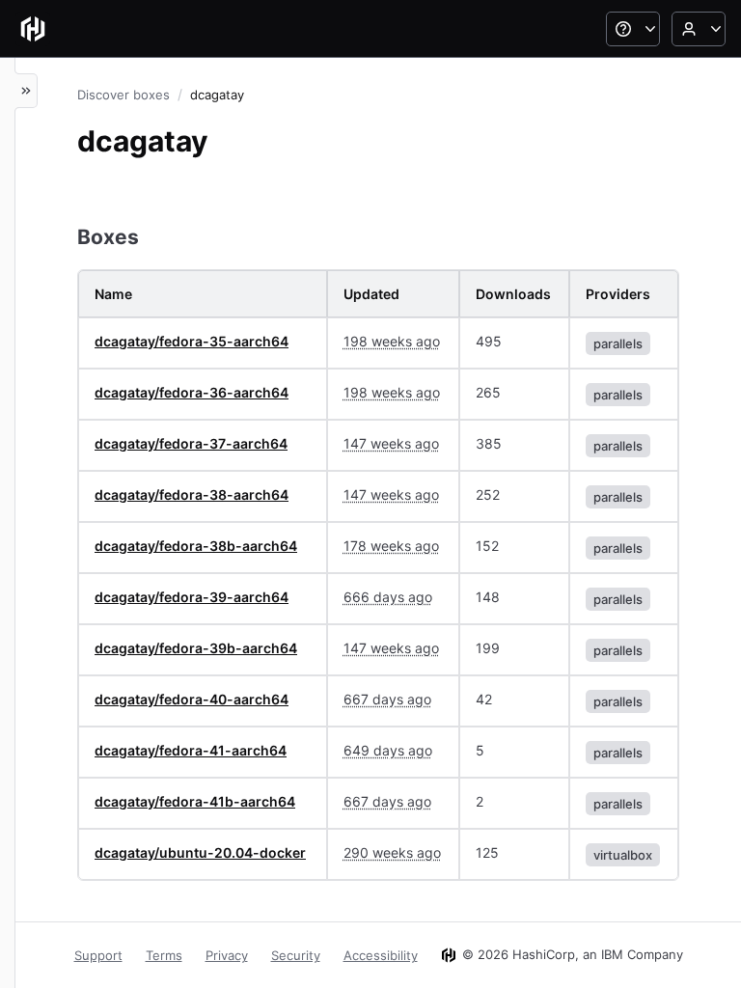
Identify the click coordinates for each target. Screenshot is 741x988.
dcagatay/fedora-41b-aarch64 (195, 801)
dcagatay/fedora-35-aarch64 (191, 341)
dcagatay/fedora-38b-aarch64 (196, 545)
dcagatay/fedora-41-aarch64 (191, 750)
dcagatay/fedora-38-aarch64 (191, 494)
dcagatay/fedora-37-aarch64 (191, 443)
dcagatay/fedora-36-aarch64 (191, 392)
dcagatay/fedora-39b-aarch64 (196, 648)
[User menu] (699, 29)
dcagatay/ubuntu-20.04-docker (200, 852)
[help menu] (633, 29)
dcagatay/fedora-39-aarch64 (191, 597)
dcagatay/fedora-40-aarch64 (191, 699)
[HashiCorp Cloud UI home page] (32, 29)
